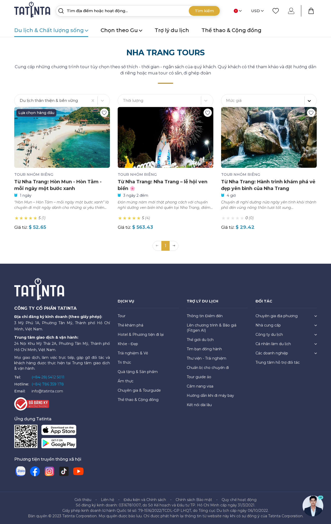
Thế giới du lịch (200, 339)
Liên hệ (107, 499)
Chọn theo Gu (119, 30)
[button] (173, 246)
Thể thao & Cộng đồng (231, 30)
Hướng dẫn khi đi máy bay (210, 395)
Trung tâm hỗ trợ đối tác (277, 362)
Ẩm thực (125, 381)
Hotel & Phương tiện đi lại (141, 334)
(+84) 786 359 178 (48, 384)
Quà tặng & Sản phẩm (138, 371)
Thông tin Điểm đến (205, 316)
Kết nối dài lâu (199, 405)
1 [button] (165, 245)
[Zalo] (20, 471)
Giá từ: (20, 227)
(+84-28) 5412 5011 (48, 377)
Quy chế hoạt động (239, 499)
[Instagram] (49, 471)
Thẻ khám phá (130, 325)
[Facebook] (35, 471)
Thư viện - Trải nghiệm (206, 358)
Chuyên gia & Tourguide (139, 390)
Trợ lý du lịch (172, 30)
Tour (121, 316)
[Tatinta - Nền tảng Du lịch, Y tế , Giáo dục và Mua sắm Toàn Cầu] (32, 10)
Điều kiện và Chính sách (145, 499)
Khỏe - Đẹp (128, 343)
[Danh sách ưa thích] (275, 11)
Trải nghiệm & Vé (133, 353)
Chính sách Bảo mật (194, 499)
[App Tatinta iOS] (58, 430)
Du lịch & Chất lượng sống (49, 30)
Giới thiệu (82, 499)
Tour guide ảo (199, 377)
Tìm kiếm (204, 10)
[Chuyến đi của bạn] (311, 11)
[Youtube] (78, 471)
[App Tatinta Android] (58, 444)
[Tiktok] (64, 471)
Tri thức (124, 362)
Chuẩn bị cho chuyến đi (208, 367)
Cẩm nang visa (200, 386)
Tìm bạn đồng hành (204, 349)
